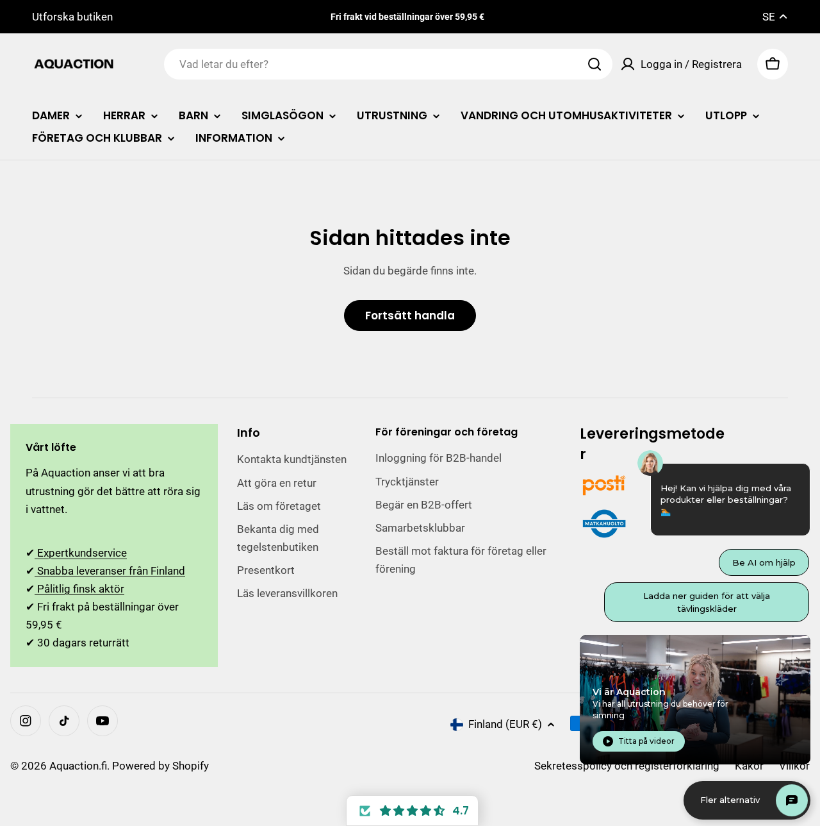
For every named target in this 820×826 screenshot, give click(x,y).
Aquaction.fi (78, 765)
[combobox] (388, 64)
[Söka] (594, 64)
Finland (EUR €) (505, 724)
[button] (412, 810)
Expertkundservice (81, 552)
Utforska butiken (72, 16)
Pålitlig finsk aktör (79, 588)
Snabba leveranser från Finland (110, 570)
